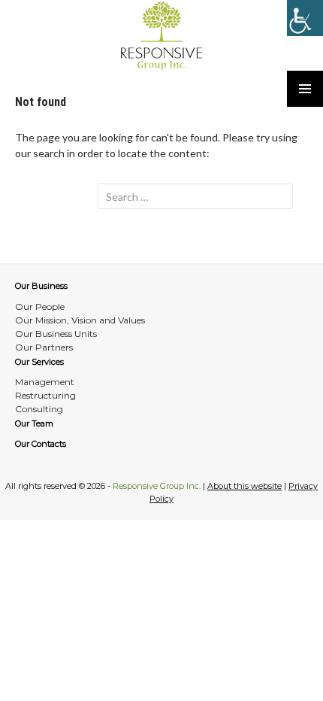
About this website (244, 486)
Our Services (39, 362)
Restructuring (45, 395)
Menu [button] (305, 89)
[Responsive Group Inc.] (161, 35)
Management (44, 381)
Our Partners (44, 347)
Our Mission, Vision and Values (80, 320)
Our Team (34, 423)
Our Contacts (40, 444)
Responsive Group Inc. (157, 486)
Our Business (41, 286)
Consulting (39, 408)
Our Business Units (56, 333)
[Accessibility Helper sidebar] (305, 18)
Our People (40, 306)
